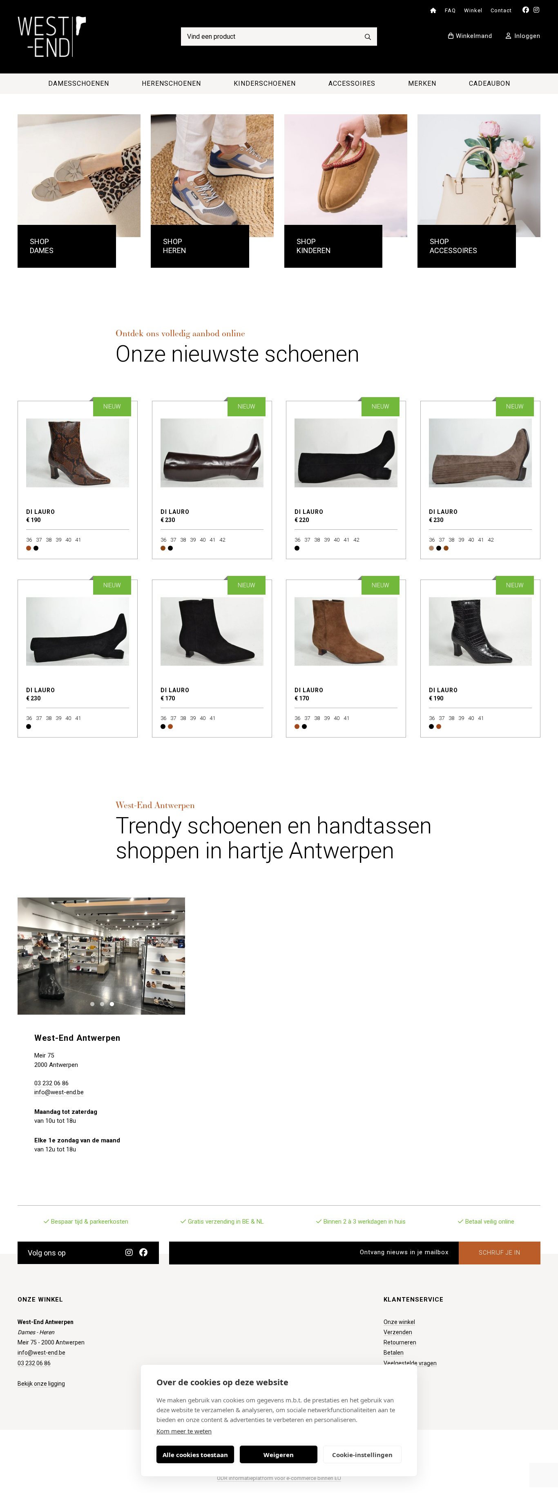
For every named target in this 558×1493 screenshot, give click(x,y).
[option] (101, 956)
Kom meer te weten (184, 1431)
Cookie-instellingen (362, 1455)
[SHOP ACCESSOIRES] (478, 175)
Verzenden (398, 1332)
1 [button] (90, 1003)
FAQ (450, 10)
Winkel (473, 10)
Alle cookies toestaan (195, 1455)
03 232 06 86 (51, 1083)
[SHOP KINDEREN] (345, 175)
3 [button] (110, 1003)
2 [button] (100, 1003)
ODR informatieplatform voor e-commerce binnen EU (279, 1478)
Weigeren (278, 1455)
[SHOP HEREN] (212, 175)
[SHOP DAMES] (79, 175)
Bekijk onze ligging (41, 1383)
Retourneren (400, 1342)
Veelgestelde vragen (410, 1363)
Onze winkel (399, 1322)
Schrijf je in (499, 1252)
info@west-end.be (59, 1092)
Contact (501, 10)
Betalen (394, 1352)
